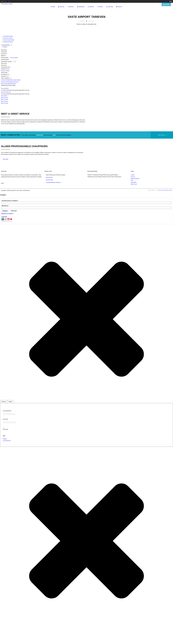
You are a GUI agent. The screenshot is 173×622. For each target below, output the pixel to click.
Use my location (14, 57)
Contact (120, 6)
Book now (13, 83)
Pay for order (4, 95)
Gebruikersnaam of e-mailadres (12, 200)
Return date (4, 63)
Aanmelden (167, 1)
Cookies (170, 190)
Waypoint (3, 55)
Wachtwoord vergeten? (7, 213)
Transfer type (4, 61)
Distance (5, 46)
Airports (71, 6)
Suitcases (3, 76)
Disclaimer (166, 190)
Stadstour (110, 6)
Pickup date (4, 51)
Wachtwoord (7, 205)
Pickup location (9, 57)
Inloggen (5, 210)
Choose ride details (6, 80)
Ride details (4, 50)
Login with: (4, 216)
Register (5, 438)
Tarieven (100, 6)
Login (4, 435)
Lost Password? (7, 440)
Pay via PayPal (4, 88)
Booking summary (14, 81)
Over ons (133, 176)
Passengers (4, 74)
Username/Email (7, 410)
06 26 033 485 (49, 180)
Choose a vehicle (5, 70)
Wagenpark (81, 6)
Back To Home (4, 97)
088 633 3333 (39, 135)
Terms (159, 190)
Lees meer (5, 159)
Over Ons (62, 6)
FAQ (132, 180)
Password (5, 419)
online (54, 135)
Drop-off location (5, 59)
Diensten (91, 6)
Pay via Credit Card (5, 92)
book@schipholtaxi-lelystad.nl (53, 182)
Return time (4, 65)
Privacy (162, 190)
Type (2, 78)
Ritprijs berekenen (135, 178)
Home (53, 6)
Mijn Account (161, 1)
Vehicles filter (4, 72)
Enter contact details (15, 80)
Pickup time (4, 53)
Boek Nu (167, 4)
